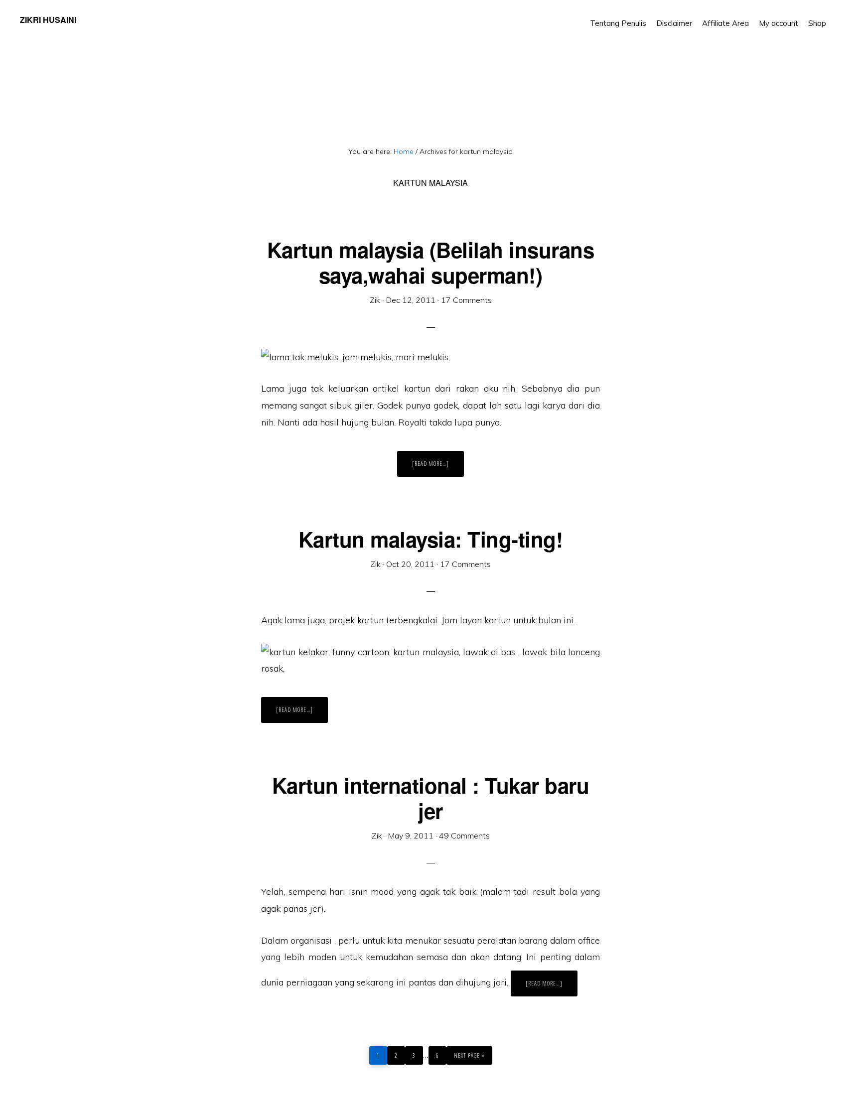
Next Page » (469, 1053)
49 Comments (464, 835)
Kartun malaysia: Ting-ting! (430, 539)
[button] (836, 16)
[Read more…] (438, 468)
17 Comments (466, 300)
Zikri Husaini (48, 19)
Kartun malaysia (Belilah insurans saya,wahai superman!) (430, 262)
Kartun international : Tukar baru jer (430, 797)
